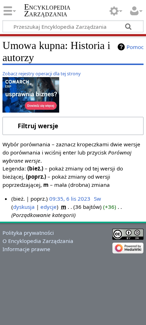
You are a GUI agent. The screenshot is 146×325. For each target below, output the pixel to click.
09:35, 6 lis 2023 (69, 198)
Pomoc (135, 46)
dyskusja (24, 206)
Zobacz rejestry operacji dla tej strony (41, 73)
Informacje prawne (26, 249)
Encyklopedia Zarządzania (47, 10)
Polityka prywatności (28, 232)
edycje (48, 206)
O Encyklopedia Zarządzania (37, 240)
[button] (73, 126)
